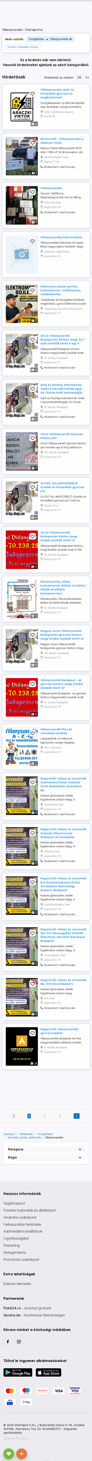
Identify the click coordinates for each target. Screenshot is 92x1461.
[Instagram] (19, 1341)
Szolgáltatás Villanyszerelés (49, 39)
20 (79, 77)
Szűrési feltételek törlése (22, 47)
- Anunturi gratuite (27, 1308)
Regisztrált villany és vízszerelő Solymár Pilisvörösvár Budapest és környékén (63, 833)
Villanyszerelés (51, 188)
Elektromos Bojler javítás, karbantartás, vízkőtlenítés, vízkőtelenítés (60, 290)
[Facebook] (8, 1341)
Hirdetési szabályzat (20, 1217)
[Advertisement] (46, 1087)
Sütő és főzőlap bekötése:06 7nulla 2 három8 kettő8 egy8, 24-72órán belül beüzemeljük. (61, 388)
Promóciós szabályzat (21, 1259)
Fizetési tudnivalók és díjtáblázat (29, 1210)
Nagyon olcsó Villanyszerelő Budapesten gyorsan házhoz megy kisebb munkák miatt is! (62, 634)
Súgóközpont (14, 1203)
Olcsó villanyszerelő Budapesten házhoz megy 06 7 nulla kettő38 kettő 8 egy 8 (62, 339)
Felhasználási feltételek (22, 1224)
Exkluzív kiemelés (17, 1284)
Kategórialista (14, 1252)
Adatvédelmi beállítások (22, 1231)
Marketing (11, 1245)
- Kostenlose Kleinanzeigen (34, 1315)
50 (87, 77)
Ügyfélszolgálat (16, 1238)
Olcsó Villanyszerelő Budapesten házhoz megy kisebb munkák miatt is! (59, 536)
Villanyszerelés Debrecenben (61, 237)
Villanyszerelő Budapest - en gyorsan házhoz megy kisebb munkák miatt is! (61, 683)
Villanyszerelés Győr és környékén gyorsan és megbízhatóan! (57, 93)
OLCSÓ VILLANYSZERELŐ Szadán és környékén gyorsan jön (62, 487)
